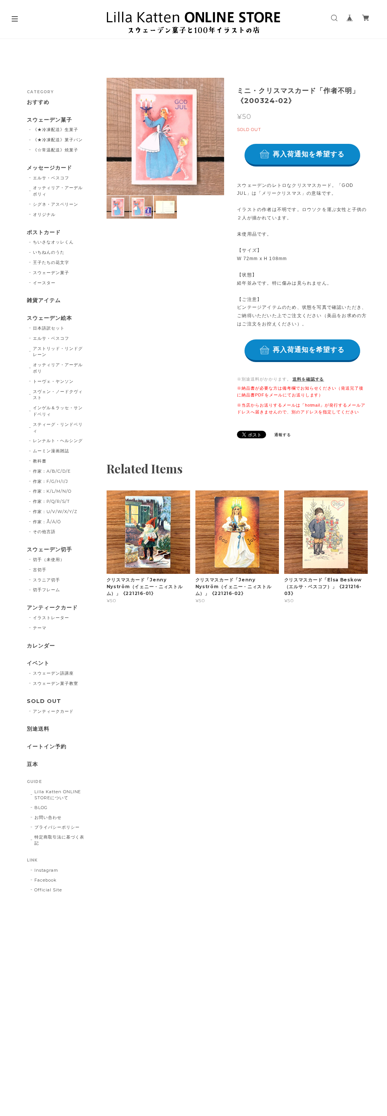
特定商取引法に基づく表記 (59, 840)
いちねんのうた (49, 252)
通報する (282, 434)
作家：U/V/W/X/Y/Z (55, 511)
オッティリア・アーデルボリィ (58, 191)
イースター (44, 282)
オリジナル (44, 214)
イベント (38, 663)
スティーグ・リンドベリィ (58, 427)
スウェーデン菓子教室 (55, 683)
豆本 (32, 764)
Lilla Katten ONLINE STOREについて (57, 794)
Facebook (45, 880)
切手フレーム (46, 589)
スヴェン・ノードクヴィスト (58, 395)
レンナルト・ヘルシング (58, 440)
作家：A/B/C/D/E (52, 471)
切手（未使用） (49, 559)
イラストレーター (51, 617)
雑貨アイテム (44, 300)
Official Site (48, 889)
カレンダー (41, 646)
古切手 (39, 569)
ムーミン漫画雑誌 (51, 450)
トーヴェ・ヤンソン (53, 381)
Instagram (46, 870)
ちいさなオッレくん (53, 242)
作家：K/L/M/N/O (52, 491)
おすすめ (38, 102)
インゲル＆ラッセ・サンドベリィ (58, 411)
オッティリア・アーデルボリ (58, 368)
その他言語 (44, 531)
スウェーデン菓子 (49, 120)
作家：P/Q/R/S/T (51, 501)
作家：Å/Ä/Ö (47, 521)
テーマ (39, 627)
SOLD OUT (44, 701)
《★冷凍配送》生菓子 (55, 129)
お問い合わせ (48, 817)
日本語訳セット (49, 328)
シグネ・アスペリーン (55, 204)
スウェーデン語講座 (53, 673)
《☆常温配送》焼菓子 (55, 150)
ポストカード (44, 232)
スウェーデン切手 (49, 549)
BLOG (41, 807)
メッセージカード (49, 168)
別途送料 (38, 729)
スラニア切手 (46, 580)
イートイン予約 (47, 746)
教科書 (39, 461)
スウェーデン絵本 (49, 318)
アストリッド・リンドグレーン (58, 352)
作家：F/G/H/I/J (50, 481)
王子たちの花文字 (51, 262)
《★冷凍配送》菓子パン (58, 139)
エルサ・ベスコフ (51, 177)
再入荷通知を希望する (309, 154)
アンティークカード (52, 607)
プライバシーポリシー (57, 827)
